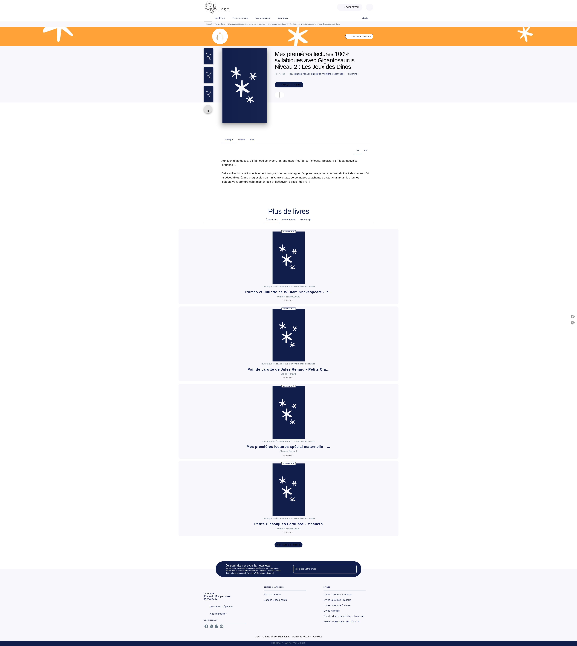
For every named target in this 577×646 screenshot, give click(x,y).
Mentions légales (301, 636)
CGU (257, 636)
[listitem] (206, 626)
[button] (349, 7)
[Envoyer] (353, 569)
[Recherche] (369, 7)
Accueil (209, 24)
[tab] (208, 17)
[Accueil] (216, 7)
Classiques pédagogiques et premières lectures (246, 24)
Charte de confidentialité (276, 636)
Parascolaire (220, 24)
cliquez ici (270, 573)
